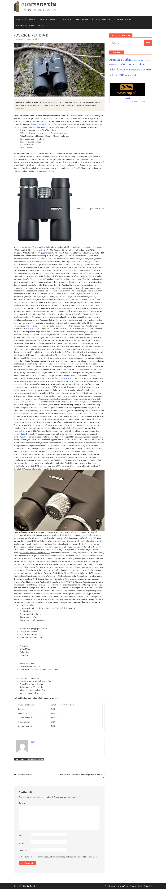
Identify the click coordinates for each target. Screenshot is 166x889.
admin (37, 39)
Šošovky (24, 434)
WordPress (124, 886)
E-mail (22, 843)
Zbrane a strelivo (47, 19)
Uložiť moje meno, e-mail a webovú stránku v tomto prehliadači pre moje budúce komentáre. (59, 857)
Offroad (42, 25)
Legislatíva (67, 19)
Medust (143, 101)
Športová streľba (101, 19)
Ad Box (135, 101)
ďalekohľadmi (75, 375)
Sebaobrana (82, 19)
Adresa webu (24, 850)
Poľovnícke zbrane (119, 69)
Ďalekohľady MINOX (39, 124)
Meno (21, 835)
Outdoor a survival (124, 19)
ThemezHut (148, 886)
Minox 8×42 (40, 250)
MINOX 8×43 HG (57, 293)
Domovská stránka (25, 19)
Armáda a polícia (120, 60)
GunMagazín (31, 886)
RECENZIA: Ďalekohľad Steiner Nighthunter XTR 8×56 (82, 774)
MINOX (30, 328)
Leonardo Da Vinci (24, 774)
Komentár (23, 803)
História (147, 60)
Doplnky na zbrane (25, 25)
